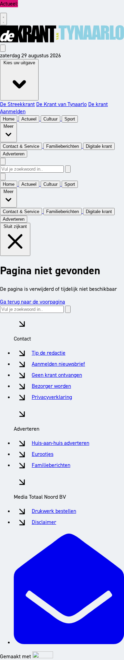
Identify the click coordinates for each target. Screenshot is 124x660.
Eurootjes (42, 454)
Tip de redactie (48, 352)
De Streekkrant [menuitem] (17, 104)
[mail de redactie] (69, 642)
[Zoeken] (68, 169)
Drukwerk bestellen (54, 511)
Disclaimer (44, 522)
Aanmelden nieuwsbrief (58, 363)
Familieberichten (51, 465)
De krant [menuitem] (98, 104)
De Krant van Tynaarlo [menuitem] (61, 104)
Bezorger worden (51, 386)
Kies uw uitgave (19, 62)
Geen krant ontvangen (57, 375)
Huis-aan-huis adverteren (60, 443)
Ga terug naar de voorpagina (32, 301)
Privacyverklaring (52, 397)
